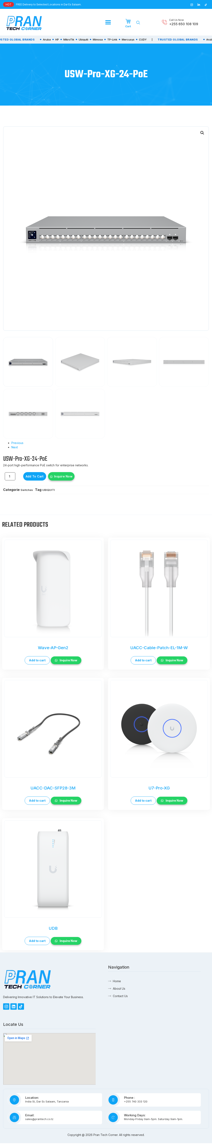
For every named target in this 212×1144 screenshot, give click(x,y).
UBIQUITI (48, 490)
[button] (202, 133)
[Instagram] (6, 1006)
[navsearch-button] (138, 23)
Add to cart (35, 476)
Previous (17, 443)
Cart (128, 26)
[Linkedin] (13, 1006)
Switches (26, 490)
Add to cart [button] (37, 660)
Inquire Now (63, 476)
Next (14, 447)
